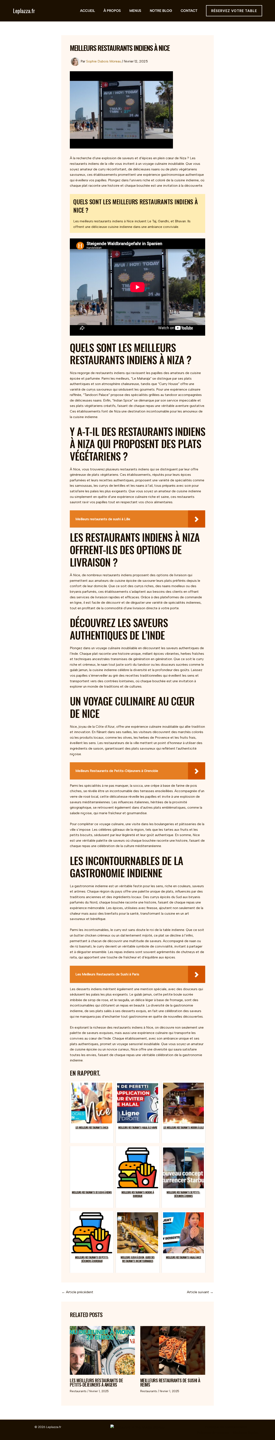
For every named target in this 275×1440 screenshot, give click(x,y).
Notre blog (161, 11)
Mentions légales (245, 1433)
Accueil (87, 11)
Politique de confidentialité (226, 1427)
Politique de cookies (213, 1433)
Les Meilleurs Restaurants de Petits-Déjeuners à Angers (96, 1382)
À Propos (112, 11)
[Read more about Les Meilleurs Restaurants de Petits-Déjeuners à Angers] (102, 1350)
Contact (189, 11)
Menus (135, 11)
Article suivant (200, 1292)
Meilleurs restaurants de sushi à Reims (170, 1382)
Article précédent (77, 1292)
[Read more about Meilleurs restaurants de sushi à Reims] (172, 1350)
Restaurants (78, 1391)
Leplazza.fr (24, 10)
